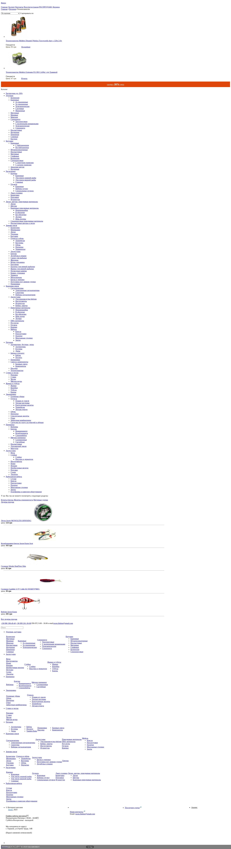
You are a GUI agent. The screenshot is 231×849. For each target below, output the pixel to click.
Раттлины (15, 264)
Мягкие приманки (18, 438)
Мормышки (15, 230)
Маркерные (20, 111)
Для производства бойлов (26, 299)
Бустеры (18, 349)
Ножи (13, 464)
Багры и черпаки (17, 280)
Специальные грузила (24, 191)
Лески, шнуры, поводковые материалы (22, 202)
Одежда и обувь (17, 238)
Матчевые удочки (40, 500)
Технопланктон (17, 370)
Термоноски (20, 249)
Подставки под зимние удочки (23, 282)
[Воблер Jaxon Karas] (28, 612)
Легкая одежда (21, 409)
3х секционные (21, 104)
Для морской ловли (18, 446)
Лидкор (18, 217)
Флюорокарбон (21, 210)
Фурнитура (15, 199)
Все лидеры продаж (9, 619)
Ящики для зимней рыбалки (22, 269)
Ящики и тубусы (12, 383)
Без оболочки (20, 215)
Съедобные (20, 442)
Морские (14, 117)
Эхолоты (14, 474)
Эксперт (11, 7)
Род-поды (15, 323)
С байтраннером (22, 145)
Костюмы (19, 243)
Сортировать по (26, 13)
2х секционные (21, 102)
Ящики (13, 386)
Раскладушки (20, 334)
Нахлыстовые (16, 130)
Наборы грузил (21, 189)
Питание (12, 9)
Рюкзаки (14, 375)
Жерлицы (14, 260)
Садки (13, 472)
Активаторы (20, 347)
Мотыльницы (16, 277)
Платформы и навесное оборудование (26, 492)
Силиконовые (21, 440)
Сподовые (19, 109)
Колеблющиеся (21, 433)
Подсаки (14, 470)
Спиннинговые (17, 160)
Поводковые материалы (20, 308)
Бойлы (18, 355)
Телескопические (22, 106)
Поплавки (15, 197)
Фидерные (15, 132)
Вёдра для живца (18, 262)
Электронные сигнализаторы (27, 290)
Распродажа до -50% (14, 93)
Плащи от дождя (22, 401)
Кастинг (14, 139)
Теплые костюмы (22, 403)
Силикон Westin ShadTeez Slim (13, 566)
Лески (13, 204)
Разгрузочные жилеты (24, 405)
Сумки (13, 377)
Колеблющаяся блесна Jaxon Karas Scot (17, 543)
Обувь (17, 245)
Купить (24, 78)
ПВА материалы (17, 321)
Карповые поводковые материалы (25, 208)
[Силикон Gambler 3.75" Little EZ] (51, 589)
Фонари (14, 466)
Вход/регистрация (31, 7)
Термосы (14, 275)
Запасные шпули (17, 167)
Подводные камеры (19, 271)
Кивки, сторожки (18, 273)
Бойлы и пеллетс (17, 353)
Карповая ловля (12, 286)
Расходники (11, 171)
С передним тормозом (24, 163)
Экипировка (11, 394)
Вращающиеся (21, 431)
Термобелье (20, 241)
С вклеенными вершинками (26, 124)
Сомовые (14, 137)
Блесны (14, 254)
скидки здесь (115, 84)
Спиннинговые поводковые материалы (27, 221)
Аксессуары (15, 251)
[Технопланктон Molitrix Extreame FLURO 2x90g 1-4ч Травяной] (19, 68)
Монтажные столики (24, 338)
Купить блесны (7, 500)
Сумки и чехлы (12, 373)
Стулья (13, 479)
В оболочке (20, 212)
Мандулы (14, 448)
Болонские (15, 98)
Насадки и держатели (24, 459)
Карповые (15, 100)
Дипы (17, 351)
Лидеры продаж (7, 502)
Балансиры (15, 228)
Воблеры (14, 427)
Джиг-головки (16, 193)
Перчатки (19, 247)
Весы (13, 453)
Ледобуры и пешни (18, 256)
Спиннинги (15, 119)
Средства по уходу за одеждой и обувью (27, 422)
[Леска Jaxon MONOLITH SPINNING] (43, 521)
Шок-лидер (20, 316)
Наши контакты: (76, 812)
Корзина (56, 7)
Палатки (18, 336)
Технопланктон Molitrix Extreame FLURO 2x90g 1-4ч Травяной (31, 72)
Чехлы (13, 379)
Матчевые (15, 113)
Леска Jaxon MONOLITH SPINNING (16, 521)
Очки (13, 418)
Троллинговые (21, 122)
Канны (13, 392)
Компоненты (20, 366)
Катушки (9, 141)
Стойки (14, 455)
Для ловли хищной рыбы (25, 178)
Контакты (19, 7)
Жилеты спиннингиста (23, 500)
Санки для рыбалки (19, 258)
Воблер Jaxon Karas (9, 612)
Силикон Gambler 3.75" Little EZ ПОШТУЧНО (20, 589)
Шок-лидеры (20, 219)
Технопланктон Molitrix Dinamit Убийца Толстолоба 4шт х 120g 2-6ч (34, 41)
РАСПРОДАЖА (45, 7)
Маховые (14, 115)
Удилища (9, 96)
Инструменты (21, 301)
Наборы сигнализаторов (25, 295)
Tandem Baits (31, 731)
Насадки (14, 368)
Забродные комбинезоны (21, 420)
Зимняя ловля (11, 225)
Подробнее (25, 47)
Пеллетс (18, 357)
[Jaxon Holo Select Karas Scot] (44, 543)
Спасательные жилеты (20, 416)
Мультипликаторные (19, 150)
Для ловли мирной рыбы (25, 180)
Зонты (18, 340)
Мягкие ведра (16, 381)
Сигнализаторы (17, 288)
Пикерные (15, 135)
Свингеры (19, 293)
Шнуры (14, 206)
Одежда (14, 399)
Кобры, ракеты (21, 306)
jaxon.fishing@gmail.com (63, 623)
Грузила (14, 184)
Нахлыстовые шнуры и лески (23, 223)
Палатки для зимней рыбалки (23, 267)
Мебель (14, 329)
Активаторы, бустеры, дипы (22, 344)
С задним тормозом (23, 165)
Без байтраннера (22, 147)
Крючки (14, 173)
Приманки (10, 425)
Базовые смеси (21, 364)
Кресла (18, 332)
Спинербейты (21, 435)
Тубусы (14, 390)
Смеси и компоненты (19, 362)
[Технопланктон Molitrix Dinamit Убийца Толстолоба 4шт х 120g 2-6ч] (19, 37)
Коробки (14, 388)
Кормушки (15, 195)
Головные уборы (17, 396)
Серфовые (15, 156)
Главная (4, 7)
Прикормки (15, 284)
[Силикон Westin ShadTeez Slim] (37, 566)
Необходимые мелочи (19, 468)
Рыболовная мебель (14, 477)
